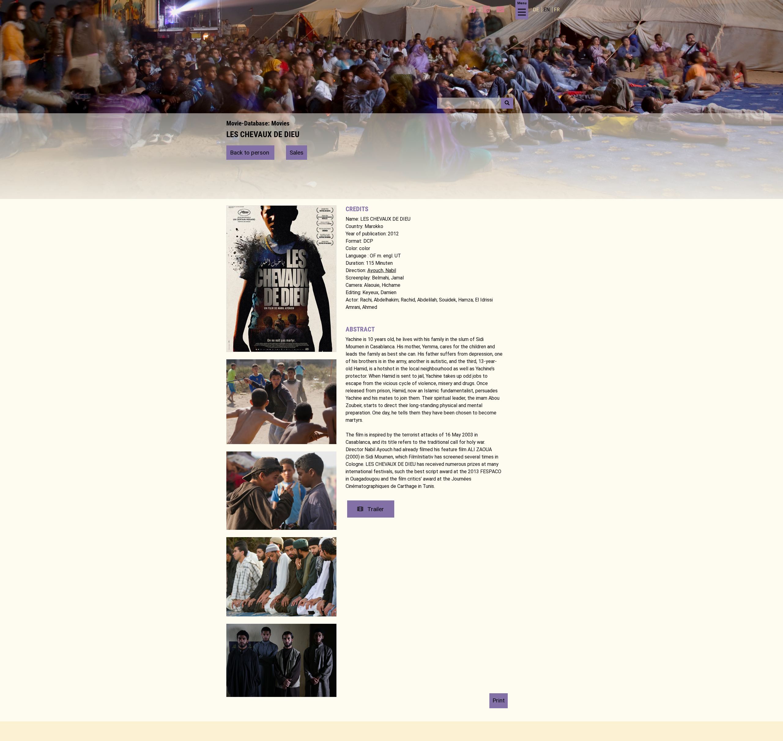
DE (536, 10)
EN (547, 10)
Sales (296, 152)
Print (498, 700)
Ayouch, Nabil (381, 270)
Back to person (250, 152)
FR (557, 10)
